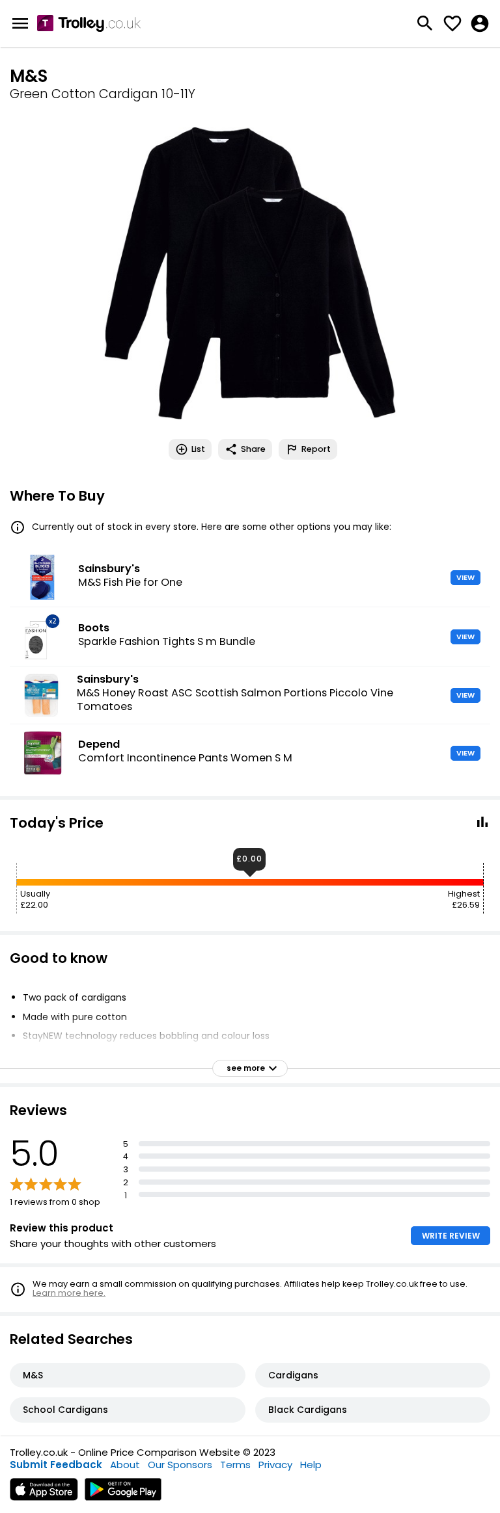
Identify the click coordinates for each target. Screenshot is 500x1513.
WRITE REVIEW (451, 1235)
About (125, 1464)
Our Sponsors (180, 1464)
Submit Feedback (56, 1464)
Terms (235, 1464)
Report (316, 449)
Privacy (275, 1464)
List (198, 449)
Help (311, 1464)
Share (253, 449)
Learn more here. (69, 1293)
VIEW (465, 577)
